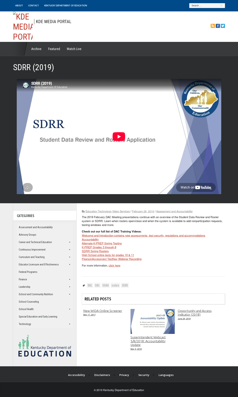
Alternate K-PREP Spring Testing (102, 243)
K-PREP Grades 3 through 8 (99, 247)
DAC (97, 285)
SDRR (125, 285)
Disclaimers (102, 375)
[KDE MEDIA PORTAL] (23, 26)
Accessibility (76, 375)
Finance (23, 279)
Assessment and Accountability (174, 211)
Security (143, 375)
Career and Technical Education (35, 242)
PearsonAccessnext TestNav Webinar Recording (111, 259)
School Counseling (29, 301)
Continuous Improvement (32, 249)
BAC (90, 285)
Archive (36, 49)
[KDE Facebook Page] (218, 26)
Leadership (24, 286)
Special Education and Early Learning (38, 316)
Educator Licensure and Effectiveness (39, 264)
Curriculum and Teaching (32, 257)
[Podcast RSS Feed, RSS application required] (213, 26)
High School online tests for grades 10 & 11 (108, 255)
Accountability (90, 239)
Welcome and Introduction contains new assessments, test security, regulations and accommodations (143, 235)
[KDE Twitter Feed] (223, 26)
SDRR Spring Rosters (95, 251)
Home (20, 49)
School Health (26, 309)
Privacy (124, 375)
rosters (115, 285)
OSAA (105, 285)
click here (114, 265)
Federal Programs (28, 271)
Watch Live (74, 49)
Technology (25, 324)
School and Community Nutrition (36, 294)
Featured (54, 49)
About (19, 5)
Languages (166, 375)
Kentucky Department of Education (65, 5)
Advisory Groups (27, 234)
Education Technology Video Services (108, 211)
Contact (33, 5)
